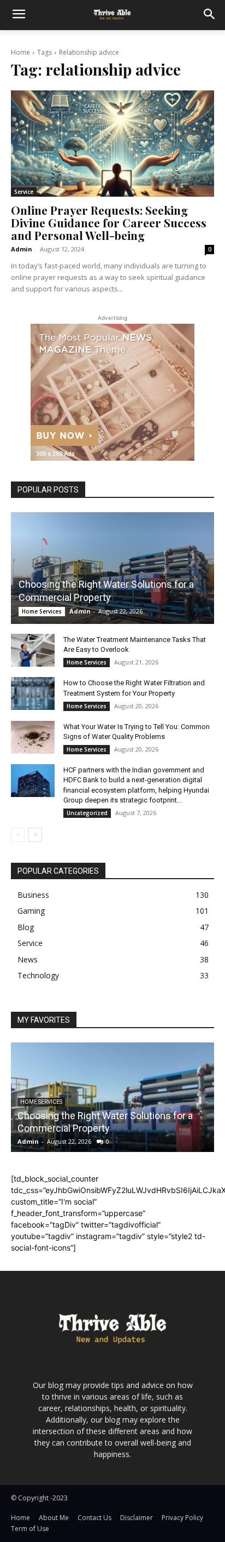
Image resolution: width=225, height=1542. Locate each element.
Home (20, 52)
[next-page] (35, 835)
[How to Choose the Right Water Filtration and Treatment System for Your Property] (33, 693)
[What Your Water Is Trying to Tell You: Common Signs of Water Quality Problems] (33, 737)
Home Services (42, 611)
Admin (21, 249)
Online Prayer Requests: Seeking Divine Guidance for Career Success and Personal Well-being (108, 222)
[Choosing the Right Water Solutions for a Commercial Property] (112, 568)
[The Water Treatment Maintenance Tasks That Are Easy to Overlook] (33, 650)
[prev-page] (18, 835)
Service (23, 192)
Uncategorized (87, 813)
